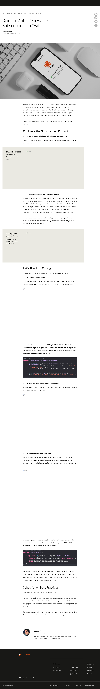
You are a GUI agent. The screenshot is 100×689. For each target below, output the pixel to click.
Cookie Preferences (89, 685)
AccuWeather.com (54, 685)
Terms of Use (78, 685)
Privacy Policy (67, 685)
